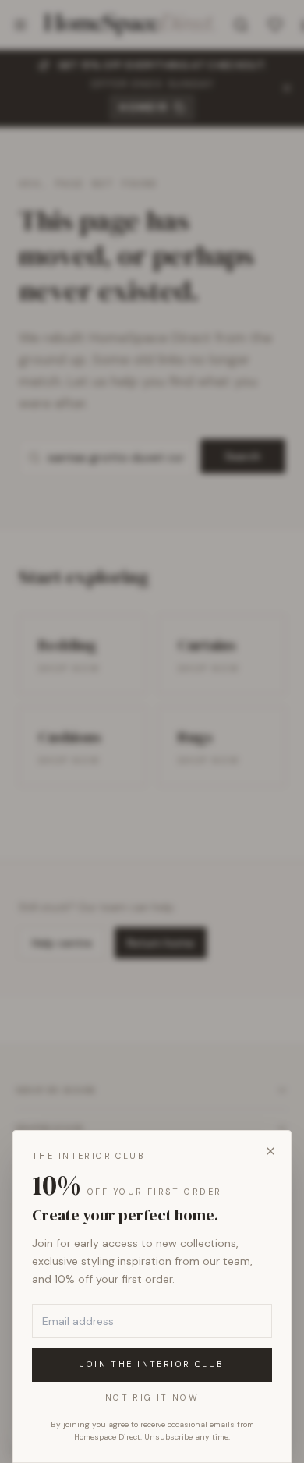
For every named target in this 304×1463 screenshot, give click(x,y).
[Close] (270, 1151)
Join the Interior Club (152, 1363)
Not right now (152, 1397)
